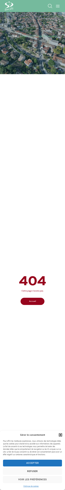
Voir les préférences (32, 479)
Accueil (12, 36)
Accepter (32, 463)
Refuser (32, 471)
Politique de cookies (31, 486)
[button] (60, 434)
